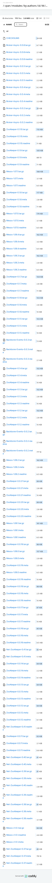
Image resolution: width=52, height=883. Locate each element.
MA (48, 5)
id (39, 5)
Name (9, 24)
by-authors (30, 5)
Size (47, 24)
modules (17, 5)
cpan (7, 5)
